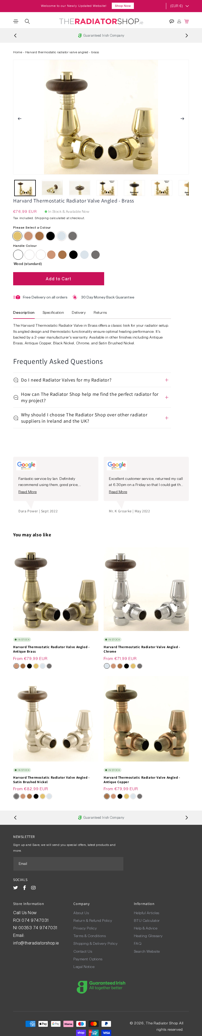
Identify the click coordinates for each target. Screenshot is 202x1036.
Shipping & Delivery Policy (95, 943)
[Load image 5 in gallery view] (134, 188)
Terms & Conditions (89, 936)
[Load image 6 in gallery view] (161, 188)
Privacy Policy (85, 928)
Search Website (147, 951)
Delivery (79, 312)
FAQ (138, 943)
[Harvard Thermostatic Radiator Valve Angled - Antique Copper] (62, 254)
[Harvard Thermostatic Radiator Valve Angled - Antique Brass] (51, 254)
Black (29, 254)
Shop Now (123, 6)
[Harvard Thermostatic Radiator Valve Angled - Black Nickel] (73, 254)
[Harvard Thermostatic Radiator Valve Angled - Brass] (17, 236)
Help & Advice (146, 928)
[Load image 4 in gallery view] (107, 188)
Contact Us (82, 951)
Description (24, 312)
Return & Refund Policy (92, 920)
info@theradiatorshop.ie (36, 943)
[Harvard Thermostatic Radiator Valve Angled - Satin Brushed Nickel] (95, 254)
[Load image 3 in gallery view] (79, 188)
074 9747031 (36, 920)
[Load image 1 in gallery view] (25, 188)
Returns (100, 312)
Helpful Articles (146, 913)
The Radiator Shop (162, 1023)
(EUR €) (176, 6)
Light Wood (41, 254)
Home (17, 52)
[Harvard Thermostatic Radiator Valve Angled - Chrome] (84, 254)
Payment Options (88, 959)
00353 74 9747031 (37, 927)
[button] (16, 21)
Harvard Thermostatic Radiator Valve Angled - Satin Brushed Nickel (51, 779)
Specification (53, 312)
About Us (81, 913)
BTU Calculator (147, 920)
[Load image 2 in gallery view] (52, 188)
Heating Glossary (148, 936)
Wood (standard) (18, 254)
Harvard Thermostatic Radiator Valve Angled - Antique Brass (51, 649)
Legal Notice (83, 967)
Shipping (42, 218)
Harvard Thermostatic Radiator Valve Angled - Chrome (142, 649)
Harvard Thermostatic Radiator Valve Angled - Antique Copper (142, 779)
